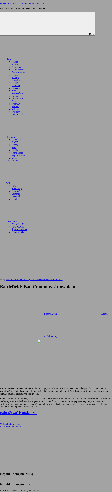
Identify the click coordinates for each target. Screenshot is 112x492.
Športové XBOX (19, 229)
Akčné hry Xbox (19, 224)
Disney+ (16, 145)
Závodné (16, 196)
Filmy (8, 59)
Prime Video (17, 153)
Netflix (15, 150)
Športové (16, 104)
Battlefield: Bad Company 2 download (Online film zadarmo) (34, 279)
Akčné (15, 61)
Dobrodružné (18, 69)
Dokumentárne (18, 72)
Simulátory (17, 188)
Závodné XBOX (19, 232)
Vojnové (15, 109)
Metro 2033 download (10, 424)
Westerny (16, 112)
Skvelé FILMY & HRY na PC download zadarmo (23, 3)
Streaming (10, 137)
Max (14, 147)
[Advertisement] (56, 256)
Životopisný (17, 114)
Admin (104, 314)
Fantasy (15, 77)
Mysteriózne (17, 93)
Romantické (17, 98)
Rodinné (16, 96)
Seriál (14, 199)
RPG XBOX (18, 227)
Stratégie (16, 193)
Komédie (16, 88)
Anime (15, 64)
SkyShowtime (18, 155)
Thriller (15, 106)
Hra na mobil (12, 160)
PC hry (9, 183)
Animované (17, 67)
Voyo (14, 158)
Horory (15, 83)
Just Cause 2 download (10, 426)
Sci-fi (14, 101)
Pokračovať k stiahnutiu (18, 413)
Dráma (15, 75)
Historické (16, 80)
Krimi (14, 90)
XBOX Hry (11, 221)
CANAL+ (16, 142)
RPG (14, 186)
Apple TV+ (17, 139)
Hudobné (16, 85)
